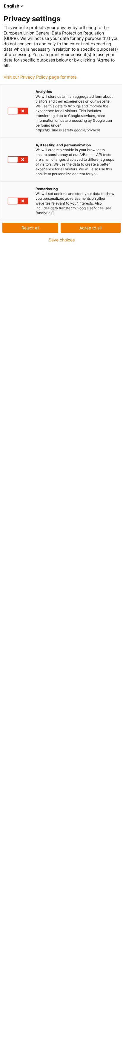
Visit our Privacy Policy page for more (40, 77)
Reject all (30, 227)
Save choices (62, 240)
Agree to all (90, 227)
